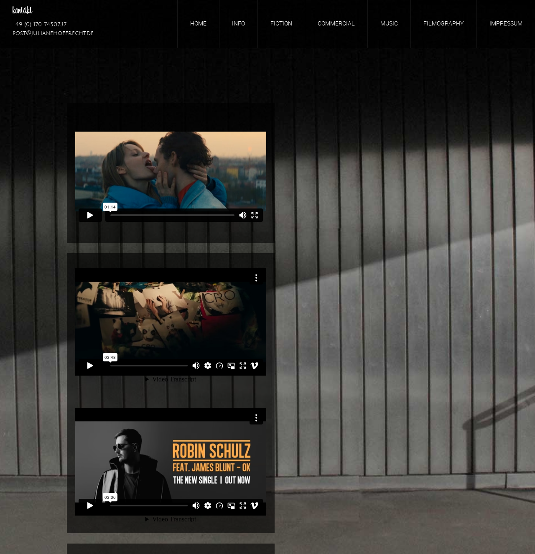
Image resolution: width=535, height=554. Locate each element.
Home (198, 24)
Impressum (505, 24)
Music (389, 24)
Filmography (443, 24)
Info (238, 24)
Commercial (336, 24)
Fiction (281, 24)
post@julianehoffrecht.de (53, 33)
